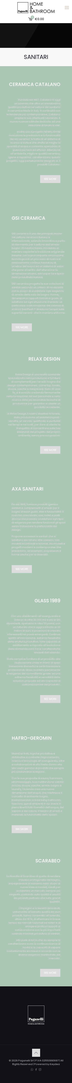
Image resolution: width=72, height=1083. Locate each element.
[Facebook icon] (36, 1069)
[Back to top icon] (36, 1053)
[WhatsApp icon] (32, 1069)
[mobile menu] (67, 7)
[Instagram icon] (40, 1069)
